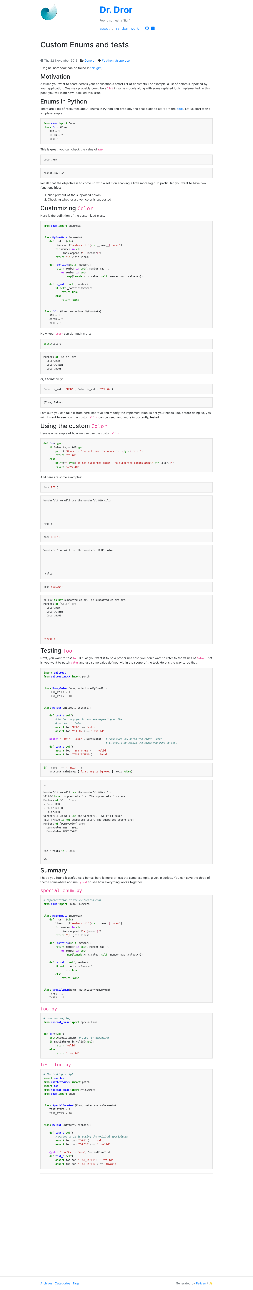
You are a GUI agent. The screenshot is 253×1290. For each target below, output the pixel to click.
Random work (127, 28)
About (105, 28)
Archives (46, 1283)
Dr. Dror (116, 9)
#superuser (123, 60)
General (89, 60)
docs (180, 109)
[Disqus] (126, 1224)
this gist (95, 68)
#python (108, 60)
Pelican (201, 1283)
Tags (76, 1283)
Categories (62, 1283)
